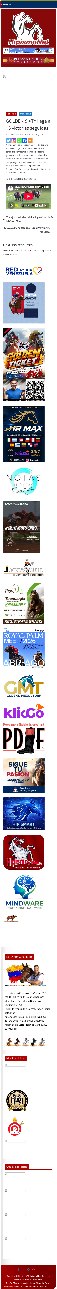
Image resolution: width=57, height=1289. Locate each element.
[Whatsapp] (19, 140)
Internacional (25, 114)
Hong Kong (11, 114)
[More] (30, 140)
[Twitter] (8, 140)
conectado (32, 250)
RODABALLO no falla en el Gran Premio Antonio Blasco (27, 229)
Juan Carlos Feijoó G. (35, 134)
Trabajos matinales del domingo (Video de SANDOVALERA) (30, 219)
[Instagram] (13, 140)
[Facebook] (24, 140)
